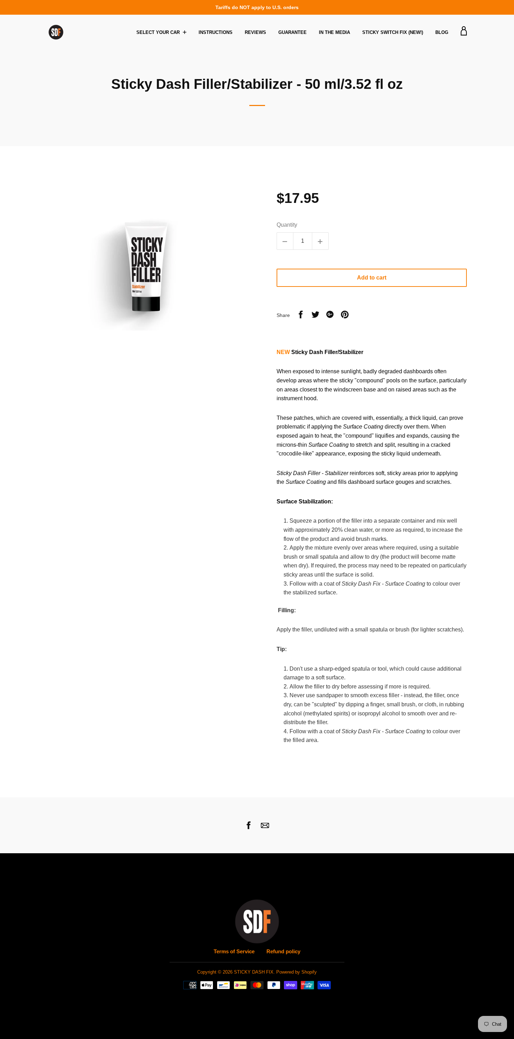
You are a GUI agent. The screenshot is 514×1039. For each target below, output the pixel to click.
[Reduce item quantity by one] (285, 241)
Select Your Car (158, 32)
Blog (441, 32)
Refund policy (283, 951)
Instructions (216, 32)
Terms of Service (234, 951)
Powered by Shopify (296, 972)
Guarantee (292, 32)
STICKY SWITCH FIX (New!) (392, 32)
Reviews (255, 32)
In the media (334, 32)
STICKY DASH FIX (253, 972)
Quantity (287, 225)
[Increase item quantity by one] (320, 241)
